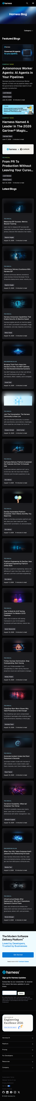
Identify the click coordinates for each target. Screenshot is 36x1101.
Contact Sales (24, 961)
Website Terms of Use (9, 1080)
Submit (21, 993)
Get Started (18, 955)
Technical (6, 157)
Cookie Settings (7, 1089)
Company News (8, 64)
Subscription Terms (8, 1077)
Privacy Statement (8, 1083)
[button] (27, 3)
